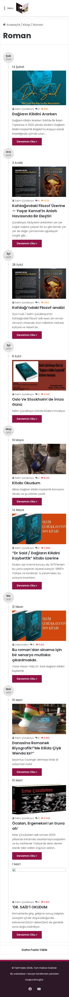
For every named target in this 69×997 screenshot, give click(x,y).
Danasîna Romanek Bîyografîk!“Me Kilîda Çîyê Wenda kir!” (36, 748)
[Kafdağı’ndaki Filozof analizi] (39, 283)
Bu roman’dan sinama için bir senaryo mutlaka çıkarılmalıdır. (37, 655)
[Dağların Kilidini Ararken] (39, 88)
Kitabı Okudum (26, 483)
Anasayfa (13, 25)
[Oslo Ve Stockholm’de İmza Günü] (39, 375)
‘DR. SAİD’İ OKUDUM (29, 907)
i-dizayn (31, 973)
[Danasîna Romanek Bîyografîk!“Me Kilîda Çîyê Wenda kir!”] (39, 719)
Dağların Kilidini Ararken (34, 114)
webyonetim (22, 644)
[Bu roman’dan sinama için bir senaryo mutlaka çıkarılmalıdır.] (39, 626)
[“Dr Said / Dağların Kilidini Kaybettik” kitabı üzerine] (39, 529)
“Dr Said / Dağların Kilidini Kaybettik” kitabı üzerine (36, 555)
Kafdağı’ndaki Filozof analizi (38, 307)
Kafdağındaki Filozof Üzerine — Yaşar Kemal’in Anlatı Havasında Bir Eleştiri (38, 211)
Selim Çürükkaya (24, 108)
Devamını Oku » (27, 141)
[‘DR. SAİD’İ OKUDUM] (39, 883)
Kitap (26, 25)
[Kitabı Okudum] (39, 459)
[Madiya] (22, 8)
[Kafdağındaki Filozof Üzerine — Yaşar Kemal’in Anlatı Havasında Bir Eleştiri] (39, 182)
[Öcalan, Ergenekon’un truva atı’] (39, 799)
